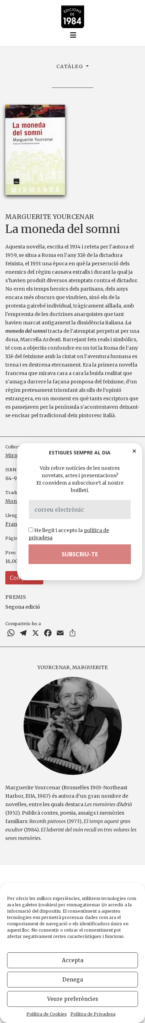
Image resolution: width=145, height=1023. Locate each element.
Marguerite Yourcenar (49, 217)
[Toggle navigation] (73, 35)
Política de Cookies (46, 1014)
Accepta (72, 960)
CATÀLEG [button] (70, 66)
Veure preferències (72, 999)
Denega (72, 979)
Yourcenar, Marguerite (72, 667)
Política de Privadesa (92, 1014)
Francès (15, 524)
